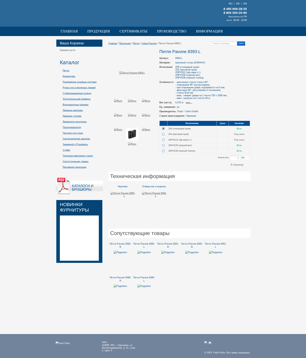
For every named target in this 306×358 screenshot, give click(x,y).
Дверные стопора (72, 116)
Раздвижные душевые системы (80, 82)
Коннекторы (69, 76)
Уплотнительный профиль (77, 99)
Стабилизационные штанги (77, 93)
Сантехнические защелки (76, 138)
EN (245, 3)
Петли (66, 70)
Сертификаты (133, 31)
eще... (189, 102)
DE (238, 3)
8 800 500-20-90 (235, 13)
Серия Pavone (149, 43)
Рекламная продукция (74, 167)
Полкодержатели (72, 127)
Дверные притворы (73, 110)
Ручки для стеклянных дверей (79, 87)
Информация (209, 31)
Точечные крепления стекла (78, 155)
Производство (171, 31)
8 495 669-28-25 (235, 9)
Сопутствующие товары (75, 161)
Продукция (98, 31)
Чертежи (123, 186)
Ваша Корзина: (72, 43)
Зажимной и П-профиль (75, 144)
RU (230, 3)
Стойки (66, 150)
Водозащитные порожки (75, 104)
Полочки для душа (73, 133)
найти (241, 43)
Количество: (223, 157)
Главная (69, 31)
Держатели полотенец (74, 121)
